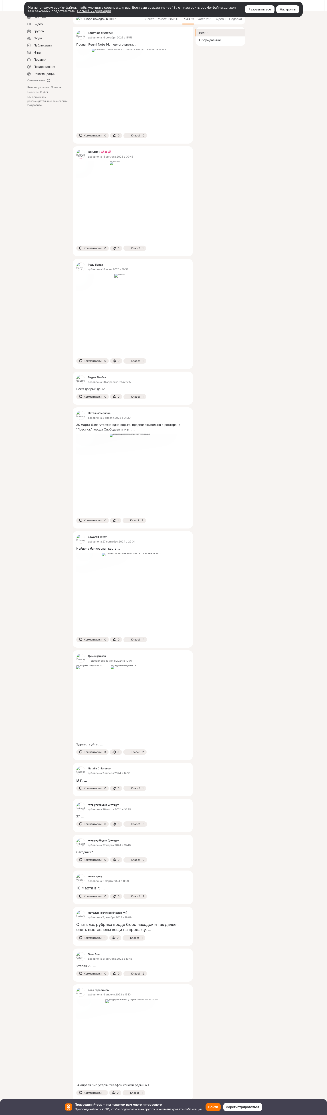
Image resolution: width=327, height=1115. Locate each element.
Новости (32, 92)
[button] (92, 135)
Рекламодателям (38, 87)
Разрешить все (259, 9)
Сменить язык (36, 80)
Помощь (56, 87)
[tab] (149, 18)
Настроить (288, 9)
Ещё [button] (43, 92)
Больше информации (94, 11)
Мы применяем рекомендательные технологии (47, 101)
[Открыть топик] (132, 44)
